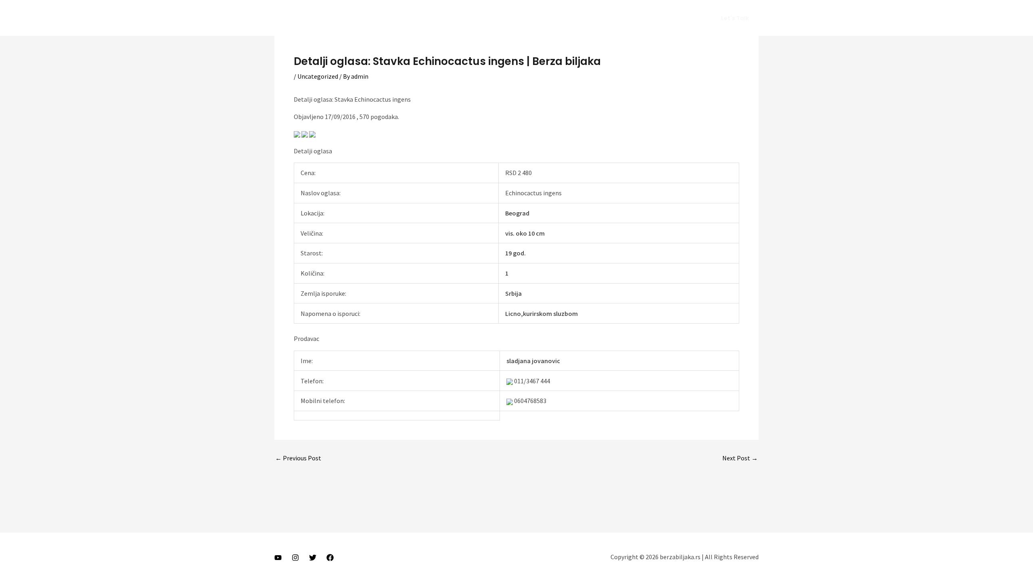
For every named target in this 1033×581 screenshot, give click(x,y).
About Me (582, 18)
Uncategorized (317, 76)
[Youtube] (278, 557)
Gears (641, 18)
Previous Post (298, 458)
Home (547, 18)
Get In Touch (679, 18)
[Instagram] (295, 557)
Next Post (740, 458)
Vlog (614, 18)
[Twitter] (312, 557)
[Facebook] (330, 557)
